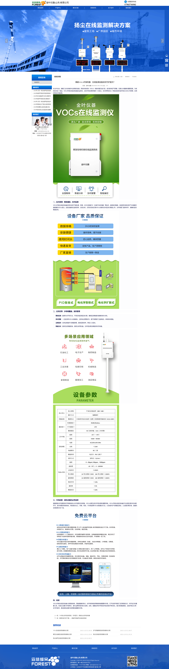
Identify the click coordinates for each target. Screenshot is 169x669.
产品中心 (58, 8)
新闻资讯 (93, 8)
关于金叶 (111, 8)
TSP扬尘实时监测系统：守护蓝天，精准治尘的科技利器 (74, 615)
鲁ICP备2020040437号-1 (84, 662)
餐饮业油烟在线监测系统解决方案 (62, 634)
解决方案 (76, 8)
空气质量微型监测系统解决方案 (101, 630)
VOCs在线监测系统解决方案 (60, 630)
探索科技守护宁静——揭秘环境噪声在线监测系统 (72, 618)
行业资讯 (134, 76)
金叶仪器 (88, 85)
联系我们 (128, 8)
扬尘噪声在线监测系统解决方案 (61, 638)
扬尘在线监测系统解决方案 (100, 634)
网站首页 (40, 8)
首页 (121, 76)
